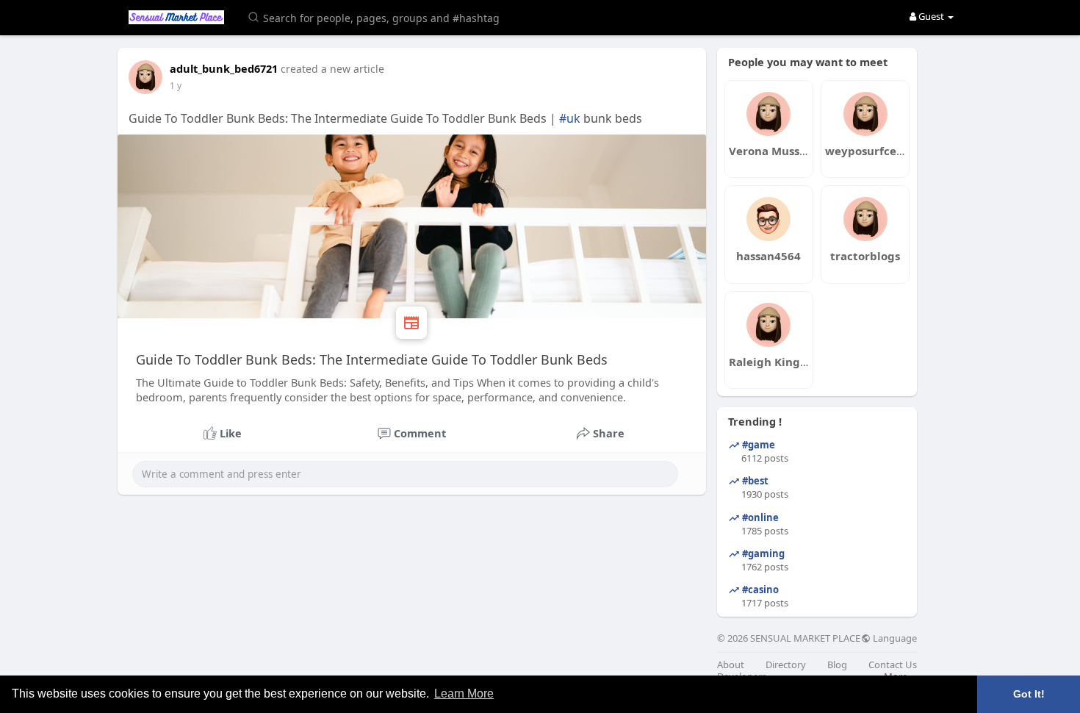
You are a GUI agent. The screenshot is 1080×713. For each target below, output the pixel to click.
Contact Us (892, 665)
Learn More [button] (464, 693)
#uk (569, 118)
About (730, 665)
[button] (376, 16)
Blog (837, 665)
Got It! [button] (1029, 694)
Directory (786, 665)
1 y (175, 85)
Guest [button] (931, 16)
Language (894, 638)
